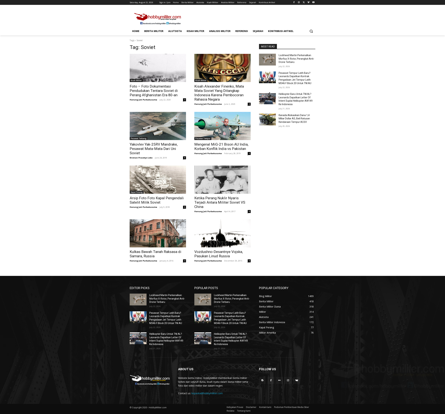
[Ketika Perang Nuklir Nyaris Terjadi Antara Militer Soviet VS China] (222, 180)
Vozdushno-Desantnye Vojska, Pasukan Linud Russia (218, 254)
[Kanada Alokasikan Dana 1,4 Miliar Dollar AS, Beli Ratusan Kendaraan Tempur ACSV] (267, 119)
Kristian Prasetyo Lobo (141, 157)
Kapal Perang (137, 192)
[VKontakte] (296, 380)
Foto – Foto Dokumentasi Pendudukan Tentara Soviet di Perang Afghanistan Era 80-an (154, 90)
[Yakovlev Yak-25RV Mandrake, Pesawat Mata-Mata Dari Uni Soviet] (158, 126)
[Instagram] (299, 3)
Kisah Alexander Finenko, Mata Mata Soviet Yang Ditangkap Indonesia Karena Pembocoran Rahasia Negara (219, 92)
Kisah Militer (136, 80)
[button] (311, 31)
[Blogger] (262, 380)
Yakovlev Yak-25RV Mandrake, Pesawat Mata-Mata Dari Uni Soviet (154, 148)
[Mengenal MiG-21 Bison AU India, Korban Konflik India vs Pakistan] (222, 126)
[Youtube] (313, 3)
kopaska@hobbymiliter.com (207, 393)
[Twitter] (304, 3)
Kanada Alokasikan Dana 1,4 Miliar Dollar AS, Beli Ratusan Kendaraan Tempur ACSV (294, 118)
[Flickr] (279, 380)
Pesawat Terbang (138, 138)
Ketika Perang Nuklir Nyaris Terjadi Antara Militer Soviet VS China (219, 202)
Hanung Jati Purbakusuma (143, 99)
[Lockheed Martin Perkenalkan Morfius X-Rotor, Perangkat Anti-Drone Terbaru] (267, 59)
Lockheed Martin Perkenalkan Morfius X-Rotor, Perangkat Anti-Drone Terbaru (296, 58)
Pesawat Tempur (202, 138)
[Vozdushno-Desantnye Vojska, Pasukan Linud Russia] (222, 233)
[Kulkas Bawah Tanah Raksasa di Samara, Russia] (158, 233)
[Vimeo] (308, 3)
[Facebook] (294, 3)
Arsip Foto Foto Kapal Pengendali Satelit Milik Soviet (157, 200)
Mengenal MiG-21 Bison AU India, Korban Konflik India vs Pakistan (221, 146)
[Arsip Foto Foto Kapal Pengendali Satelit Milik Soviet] (158, 180)
